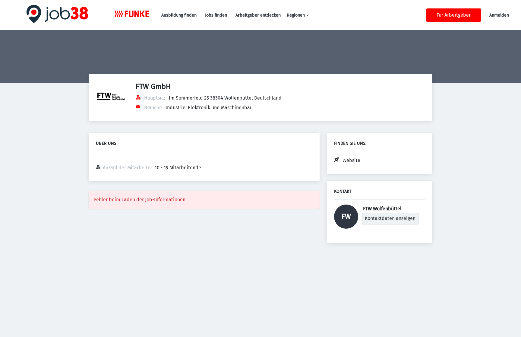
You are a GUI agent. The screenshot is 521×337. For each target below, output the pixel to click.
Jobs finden (216, 15)
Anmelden (499, 15)
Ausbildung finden (179, 15)
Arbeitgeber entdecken (258, 15)
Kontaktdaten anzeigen (390, 218)
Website (351, 160)
